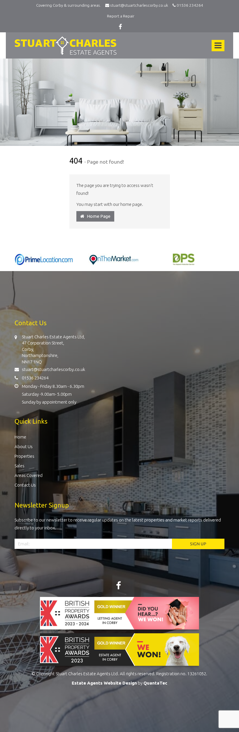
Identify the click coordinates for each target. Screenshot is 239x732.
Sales (19, 465)
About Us (24, 446)
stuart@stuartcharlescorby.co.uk (140, 5)
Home (20, 436)
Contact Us (25, 484)
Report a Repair (120, 16)
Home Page (97, 216)
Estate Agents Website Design (104, 682)
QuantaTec (155, 682)
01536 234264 (189, 5)
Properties (24, 456)
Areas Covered (29, 475)
